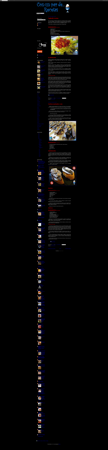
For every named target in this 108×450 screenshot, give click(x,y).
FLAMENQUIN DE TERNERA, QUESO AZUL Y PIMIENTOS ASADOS (43, 353)
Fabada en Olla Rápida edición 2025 (43, 206)
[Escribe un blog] (63, 98)
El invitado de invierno (41, 383)
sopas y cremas (39, 125)
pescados (54, 99)
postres (38, 119)
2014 (39, 133)
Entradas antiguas (68, 248)
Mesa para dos (40, 429)
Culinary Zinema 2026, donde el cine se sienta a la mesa (41, 168)
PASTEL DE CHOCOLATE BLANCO (43, 421)
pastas (51, 99)
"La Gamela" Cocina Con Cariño (41, 308)
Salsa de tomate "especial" (42, 326)
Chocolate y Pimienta (41, 234)
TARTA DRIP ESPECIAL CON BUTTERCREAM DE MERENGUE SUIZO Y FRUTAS (41, 230)
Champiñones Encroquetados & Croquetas (43, 310)
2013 (39, 134)
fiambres (38, 104)
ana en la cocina (40, 381)
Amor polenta (43, 366)
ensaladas (38, 101)
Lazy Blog (39, 182)
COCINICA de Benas (41, 313)
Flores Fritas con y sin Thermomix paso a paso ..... (42, 247)
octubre (40, 141)
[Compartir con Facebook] (64, 98)
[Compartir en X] (64, 98)
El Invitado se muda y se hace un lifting (43, 385)
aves (37, 94)
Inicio (60, 248)
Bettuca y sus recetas (41, 396)
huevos (38, 108)
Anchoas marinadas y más (55, 104)
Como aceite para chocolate (40, 324)
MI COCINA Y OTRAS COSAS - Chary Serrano (41, 357)
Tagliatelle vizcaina (53, 18)
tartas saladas (39, 126)
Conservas (38, 97)
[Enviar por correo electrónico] (62, 98)
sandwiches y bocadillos (40, 123)
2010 (39, 138)
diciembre (40, 139)
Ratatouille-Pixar (43, 82)
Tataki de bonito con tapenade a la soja (43, 70)
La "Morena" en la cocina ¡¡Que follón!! (41, 274)
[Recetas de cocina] (39, 52)
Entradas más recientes (51, 248)
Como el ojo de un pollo (41, 227)
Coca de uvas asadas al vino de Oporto (43, 263)
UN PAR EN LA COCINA (41, 434)
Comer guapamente (41, 268)
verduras (38, 129)
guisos (38, 107)
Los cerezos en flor (41, 261)
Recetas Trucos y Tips (41, 388)
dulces (38, 100)
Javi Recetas (40, 220)
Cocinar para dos (40, 436)
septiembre (40, 142)
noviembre (40, 140)
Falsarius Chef (40, 222)
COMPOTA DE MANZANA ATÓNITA (43, 270)
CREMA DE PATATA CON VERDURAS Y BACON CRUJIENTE (41, 348)
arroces (38, 93)
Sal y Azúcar (40, 407)
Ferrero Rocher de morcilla (43, 62)
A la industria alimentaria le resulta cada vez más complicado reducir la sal (41, 195)
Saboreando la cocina (41, 424)
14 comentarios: (59, 244)
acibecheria (39, 250)
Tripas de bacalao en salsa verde (43, 86)
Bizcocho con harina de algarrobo (43, 190)
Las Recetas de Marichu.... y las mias (41, 255)
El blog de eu (40, 204)
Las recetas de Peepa (41, 279)
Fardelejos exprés (42, 74)
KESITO (39, 188)
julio (39, 149)
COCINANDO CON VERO (41, 370)
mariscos (38, 111)
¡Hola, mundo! (40, 210)
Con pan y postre (40, 239)
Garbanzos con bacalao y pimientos (43, 315)
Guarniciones (39, 105)
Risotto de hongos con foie (42, 431)
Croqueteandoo (40, 402)
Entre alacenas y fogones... (40, 290)
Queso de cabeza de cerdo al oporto (43, 66)
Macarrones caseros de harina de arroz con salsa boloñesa (43, 79)
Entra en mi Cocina (41, 176)
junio (39, 150)
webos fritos (40, 209)
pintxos (54, 245)
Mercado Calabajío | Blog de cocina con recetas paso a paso (41, 171)
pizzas (38, 118)
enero (40, 156)
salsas (38, 122)
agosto (40, 143)
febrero (40, 155)
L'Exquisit (39, 266)
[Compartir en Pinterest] (65, 98)
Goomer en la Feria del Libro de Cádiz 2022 (43, 224)
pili (38, 25)
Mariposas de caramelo (41, 419)
